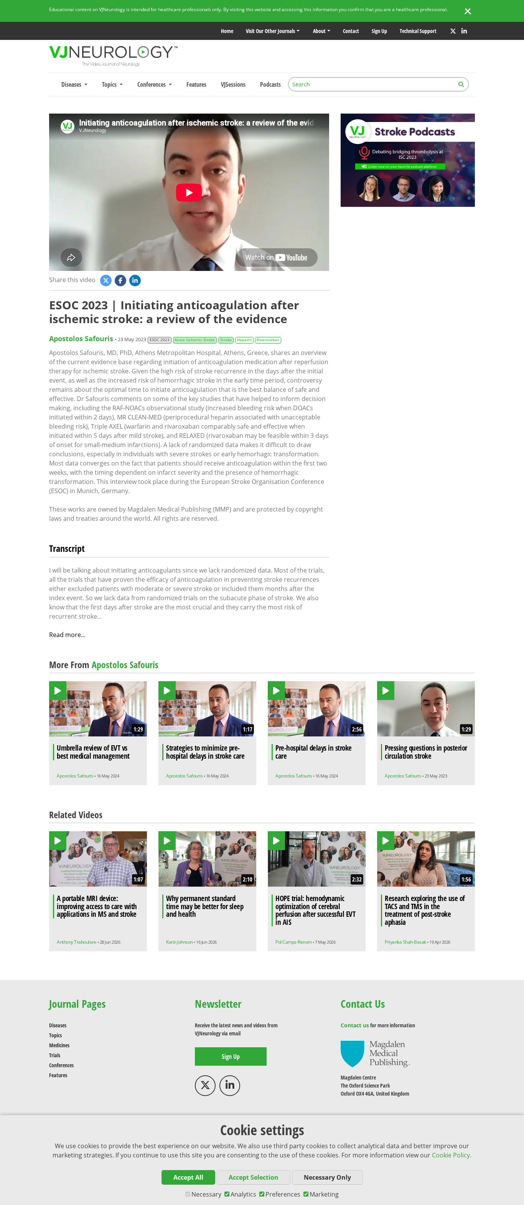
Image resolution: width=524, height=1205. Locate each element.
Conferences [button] (152, 84)
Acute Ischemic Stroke (195, 339)
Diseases (57, 1025)
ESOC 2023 (160, 339)
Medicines (59, 1045)
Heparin (244, 339)
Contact (351, 31)
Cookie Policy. (451, 1155)
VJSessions (233, 84)
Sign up (379, 31)
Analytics (243, 1194)
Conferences (61, 1065)
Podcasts (270, 84)
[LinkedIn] (464, 31)
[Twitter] (453, 31)
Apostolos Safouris (81, 338)
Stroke (226, 339)
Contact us (355, 1025)
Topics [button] (110, 84)
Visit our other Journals (270, 31)
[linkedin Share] (135, 280)
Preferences (282, 1194)
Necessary (206, 1194)
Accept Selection (253, 1177)
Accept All (188, 1177)
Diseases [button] (72, 84)
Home (227, 31)
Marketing (324, 1194)
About (319, 31)
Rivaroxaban (268, 339)
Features (196, 84)
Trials (54, 1055)
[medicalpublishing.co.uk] (375, 1053)
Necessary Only (327, 1177)
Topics (55, 1035)
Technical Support (418, 31)
